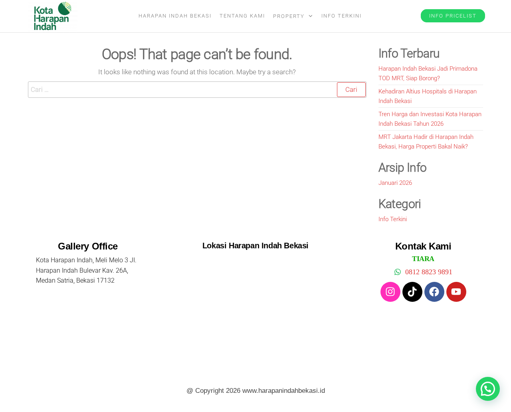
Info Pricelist (453, 16)
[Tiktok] (412, 292)
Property (289, 16)
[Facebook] (434, 292)
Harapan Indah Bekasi (175, 16)
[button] (488, 389)
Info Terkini (341, 16)
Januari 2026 (395, 182)
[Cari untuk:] (197, 89)
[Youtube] (456, 292)
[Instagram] (390, 292)
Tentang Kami (242, 16)
